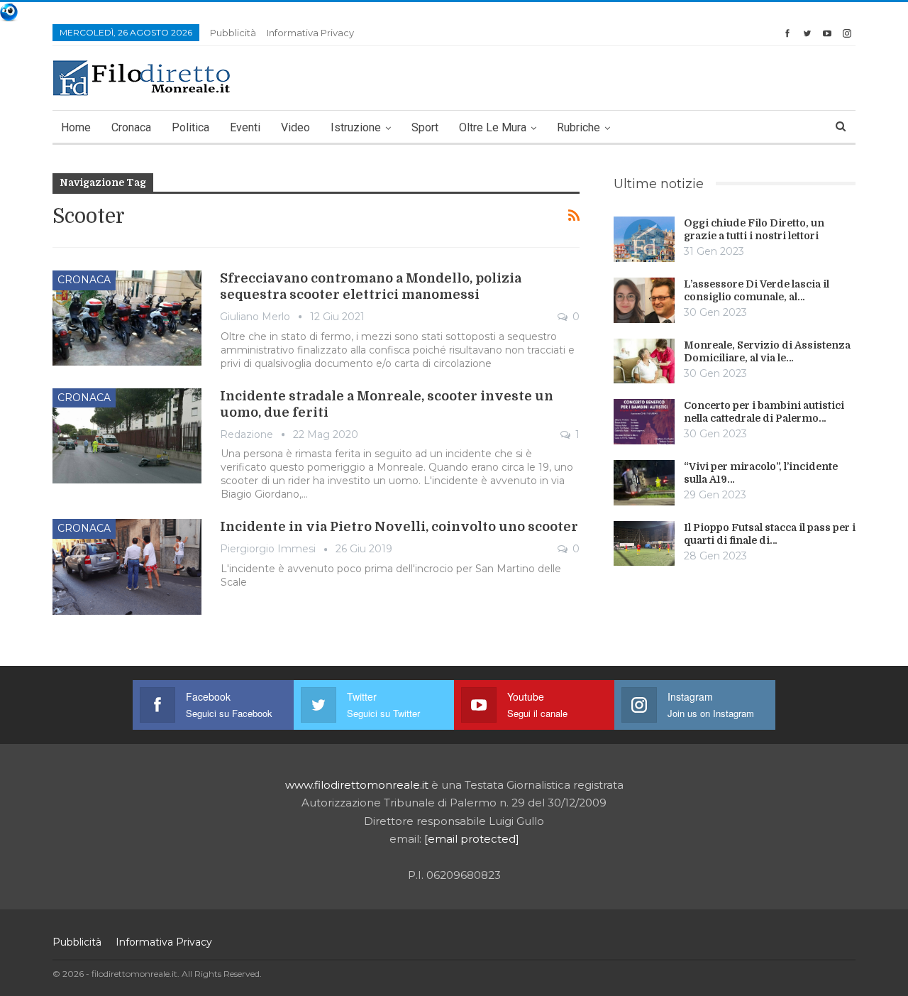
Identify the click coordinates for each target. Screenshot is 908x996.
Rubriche (578, 127)
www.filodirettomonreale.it (356, 785)
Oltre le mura (492, 127)
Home (76, 127)
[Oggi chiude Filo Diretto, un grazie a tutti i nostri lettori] (644, 239)
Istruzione (356, 127)
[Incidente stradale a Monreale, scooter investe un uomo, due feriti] (126, 435)
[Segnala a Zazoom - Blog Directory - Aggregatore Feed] (9, 11)
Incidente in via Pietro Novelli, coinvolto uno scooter (399, 527)
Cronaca (131, 127)
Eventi (245, 127)
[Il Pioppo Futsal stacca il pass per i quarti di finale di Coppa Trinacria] (644, 544)
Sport (424, 127)
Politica (190, 127)
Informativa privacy (310, 32)
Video (295, 127)
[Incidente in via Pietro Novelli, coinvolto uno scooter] (126, 566)
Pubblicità (233, 32)
